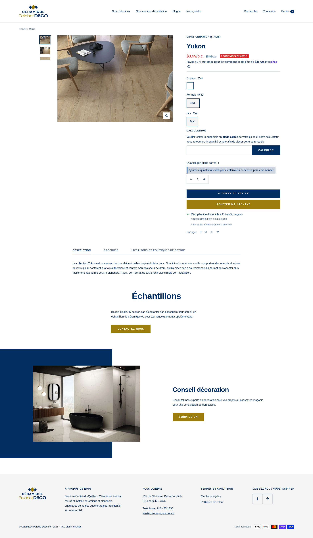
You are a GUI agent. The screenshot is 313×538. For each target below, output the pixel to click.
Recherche (250, 11)
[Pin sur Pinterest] (206, 232)
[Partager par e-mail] (217, 232)
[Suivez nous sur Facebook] (257, 499)
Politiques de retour (212, 502)
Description (82, 250)
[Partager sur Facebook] (201, 232)
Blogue (176, 11)
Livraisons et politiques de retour (159, 250)
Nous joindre (193, 11)
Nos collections (121, 11)
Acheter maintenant (233, 204)
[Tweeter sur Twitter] (211, 232)
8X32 (193, 102)
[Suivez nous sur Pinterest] (267, 499)
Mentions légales (211, 496)
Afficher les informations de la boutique (211, 224)
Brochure (111, 250)
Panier (287, 11)
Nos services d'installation (151, 11)
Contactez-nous (131, 328)
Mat (192, 121)
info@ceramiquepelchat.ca (158, 513)
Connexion (269, 11)
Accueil (23, 28)
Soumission (188, 417)
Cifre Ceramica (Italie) (204, 36)
